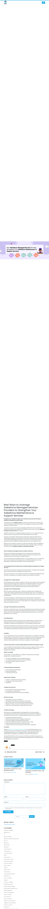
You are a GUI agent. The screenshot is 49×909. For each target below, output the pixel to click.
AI (4, 834)
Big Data (6, 843)
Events (5, 867)
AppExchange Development (11, 838)
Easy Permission (8, 863)
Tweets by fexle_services (9, 824)
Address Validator (8, 830)
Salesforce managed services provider (17, 729)
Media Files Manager (9, 886)
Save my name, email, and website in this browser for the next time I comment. (23, 808)
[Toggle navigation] (43, 2)
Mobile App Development (10, 888)
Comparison (7, 851)
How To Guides (8, 878)
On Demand (7, 896)
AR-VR (5, 840)
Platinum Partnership (9, 900)
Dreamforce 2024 (8, 859)
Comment (7, 782)
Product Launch (8, 905)
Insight (5, 880)
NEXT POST (39, 752)
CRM (5, 855)
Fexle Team (36, 497)
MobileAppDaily (8, 890)
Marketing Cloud (8, 884)
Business (6, 847)
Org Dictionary (8, 898)
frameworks (7, 872)
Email (27, 796)
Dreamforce (7, 857)
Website (6, 802)
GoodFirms (7, 876)
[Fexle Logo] (5, 3)
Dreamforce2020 (8, 861)
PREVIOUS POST (11, 752)
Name (6, 796)
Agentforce (7, 832)
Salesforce (8, 497)
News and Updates (9, 892)
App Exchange (8, 836)
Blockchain (7, 845)
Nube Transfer (7, 894)
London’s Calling (8, 882)
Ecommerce (7, 865)
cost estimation (8, 853)
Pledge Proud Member (10, 903)
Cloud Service (7, 849)
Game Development (9, 874)
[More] (7, 746)
